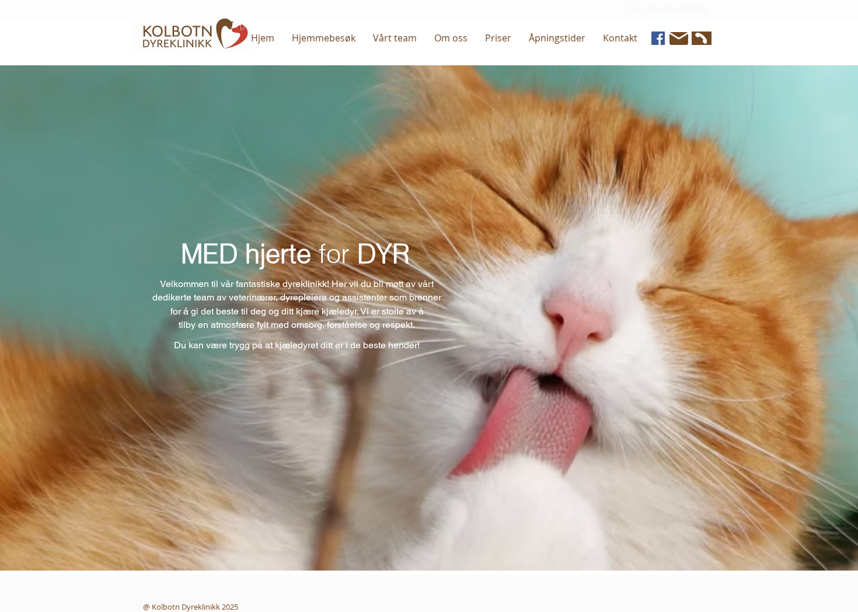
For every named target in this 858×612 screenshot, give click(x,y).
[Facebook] (658, 38)
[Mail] (679, 38)
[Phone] (700, 38)
